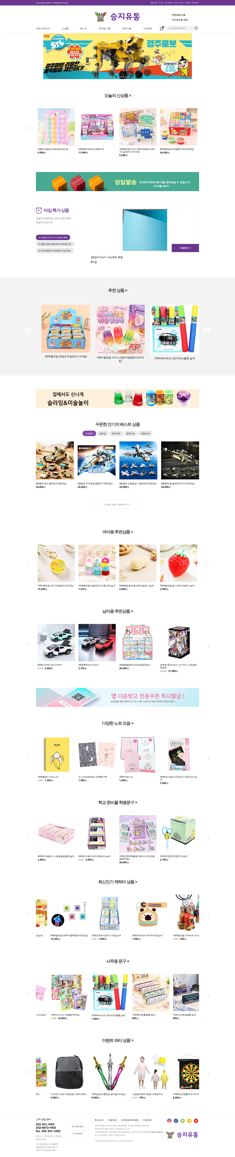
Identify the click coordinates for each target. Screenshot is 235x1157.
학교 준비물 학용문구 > (117, 802)
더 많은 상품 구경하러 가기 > (117, 504)
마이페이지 (169, 3)
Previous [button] (28, 128)
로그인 (161, 3)
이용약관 (112, 1119)
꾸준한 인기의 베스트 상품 (117, 424)
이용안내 (147, 1119)
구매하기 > (185, 248)
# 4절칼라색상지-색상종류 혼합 (53, 237)
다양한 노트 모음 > (117, 723)
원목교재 (130, 433)
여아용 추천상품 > (117, 532)
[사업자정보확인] (156, 1132)
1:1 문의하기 (77, 1133)
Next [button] (206, 128)
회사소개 (99, 1119)
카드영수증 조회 (180, 19)
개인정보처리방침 (129, 1119)
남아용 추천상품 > (117, 611)
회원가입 (154, 3)
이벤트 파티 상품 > (117, 1040)
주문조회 (195, 3)
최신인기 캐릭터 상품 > (117, 881)
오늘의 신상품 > (117, 95)
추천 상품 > (117, 290)
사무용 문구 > (117, 961)
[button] (215, 57)
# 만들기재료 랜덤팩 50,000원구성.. (55, 244)
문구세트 (116, 433)
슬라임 (103, 433)
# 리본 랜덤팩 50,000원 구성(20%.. (55, 250)
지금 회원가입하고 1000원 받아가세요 (52, 2)
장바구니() (179, 3)
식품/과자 (145, 433)
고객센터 (188, 3)
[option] (56, 132)
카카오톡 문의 (78, 1126)
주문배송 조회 (178, 14)
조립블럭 (89, 433)
